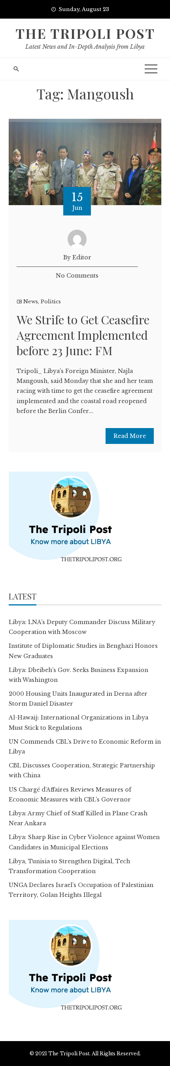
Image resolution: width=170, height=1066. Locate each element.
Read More (129, 436)
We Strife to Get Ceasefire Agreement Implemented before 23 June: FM (83, 335)
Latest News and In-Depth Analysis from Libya (85, 46)
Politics (51, 301)
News (30, 301)
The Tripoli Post (85, 33)
